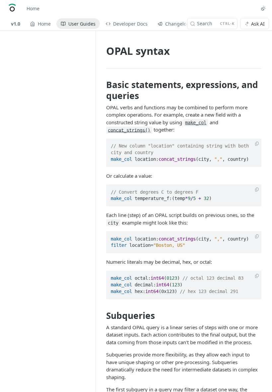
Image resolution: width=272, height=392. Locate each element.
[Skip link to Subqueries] (101, 315)
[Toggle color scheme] (263, 8)
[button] (257, 144)
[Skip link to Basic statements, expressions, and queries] (101, 90)
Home (33, 8)
